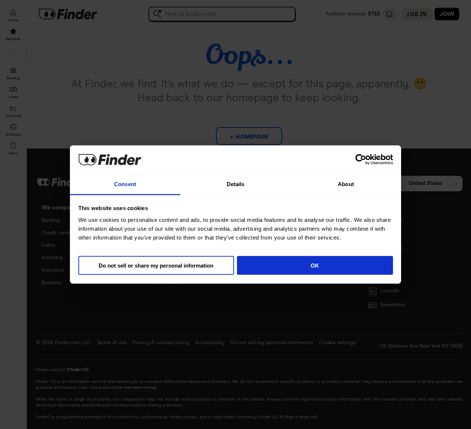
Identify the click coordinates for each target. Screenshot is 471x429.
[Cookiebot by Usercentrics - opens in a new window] (361, 159)
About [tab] (346, 184)
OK (315, 265)
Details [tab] (236, 184)
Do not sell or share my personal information (156, 265)
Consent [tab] (125, 184)
